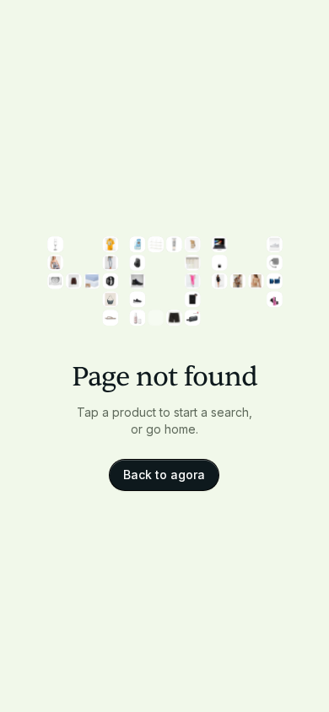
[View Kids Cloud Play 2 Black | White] (137, 299)
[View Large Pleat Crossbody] (110, 299)
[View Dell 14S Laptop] (219, 244)
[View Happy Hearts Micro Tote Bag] (219, 262)
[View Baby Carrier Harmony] (237, 280)
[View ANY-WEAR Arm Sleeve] (192, 299)
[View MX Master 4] (137, 262)
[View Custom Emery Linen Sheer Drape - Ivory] (192, 262)
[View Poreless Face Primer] (137, 318)
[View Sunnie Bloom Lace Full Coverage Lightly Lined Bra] (256, 280)
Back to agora (164, 474)
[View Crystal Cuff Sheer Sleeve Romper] (219, 280)
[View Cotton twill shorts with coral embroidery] (73, 280)
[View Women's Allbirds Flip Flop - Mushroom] (110, 318)
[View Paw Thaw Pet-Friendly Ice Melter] (137, 244)
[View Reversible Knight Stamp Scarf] (192, 244)
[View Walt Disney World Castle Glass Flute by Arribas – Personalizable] (55, 244)
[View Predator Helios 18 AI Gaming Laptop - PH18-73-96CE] (156, 318)
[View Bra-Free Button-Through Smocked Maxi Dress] (55, 262)
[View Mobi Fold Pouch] (274, 262)
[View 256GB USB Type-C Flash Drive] (274, 280)
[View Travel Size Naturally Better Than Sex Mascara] (274, 299)
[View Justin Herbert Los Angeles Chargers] (110, 244)
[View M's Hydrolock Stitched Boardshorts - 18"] (173, 318)
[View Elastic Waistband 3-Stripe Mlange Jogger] (192, 280)
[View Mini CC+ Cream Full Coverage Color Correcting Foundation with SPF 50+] (173, 244)
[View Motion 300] (192, 318)
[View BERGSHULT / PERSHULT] (156, 244)
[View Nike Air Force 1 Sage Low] (274, 244)
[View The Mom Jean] (110, 262)
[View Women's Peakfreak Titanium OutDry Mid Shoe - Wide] (137, 280)
